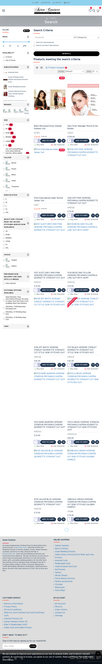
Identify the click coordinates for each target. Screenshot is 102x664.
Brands (7, 105)
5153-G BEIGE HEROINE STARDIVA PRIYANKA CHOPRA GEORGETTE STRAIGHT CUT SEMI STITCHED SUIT (83, 426)
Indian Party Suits (20, 548)
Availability (8, 53)
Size (6, 120)
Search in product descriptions (47, 46)
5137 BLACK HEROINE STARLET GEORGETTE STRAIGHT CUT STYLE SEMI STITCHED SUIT (82, 350)
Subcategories (11, 67)
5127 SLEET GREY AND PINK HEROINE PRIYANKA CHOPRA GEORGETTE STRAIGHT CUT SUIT (49, 275)
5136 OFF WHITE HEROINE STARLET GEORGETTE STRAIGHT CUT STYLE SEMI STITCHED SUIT (49, 350)
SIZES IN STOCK (10, 195)
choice (7, 255)
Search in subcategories (45, 43)
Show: (89, 72)
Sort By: (61, 72)
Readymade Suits (8, 554)
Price (5, 37)
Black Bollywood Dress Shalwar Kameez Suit (48, 127)
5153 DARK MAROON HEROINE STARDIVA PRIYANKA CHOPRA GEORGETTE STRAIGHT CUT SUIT (49, 425)
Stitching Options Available (12, 291)
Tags (6, 326)
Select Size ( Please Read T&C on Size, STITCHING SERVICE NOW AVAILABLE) (14, 223)
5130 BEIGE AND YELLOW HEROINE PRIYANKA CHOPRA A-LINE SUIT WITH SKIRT (82, 275)
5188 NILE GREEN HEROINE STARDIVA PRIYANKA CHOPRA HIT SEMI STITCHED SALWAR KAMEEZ (81, 503)
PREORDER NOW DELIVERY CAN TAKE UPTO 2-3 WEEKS (13, 276)
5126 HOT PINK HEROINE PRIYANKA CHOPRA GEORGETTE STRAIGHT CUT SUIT (82, 201)
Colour (7, 158)
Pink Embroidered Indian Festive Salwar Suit (48, 199)
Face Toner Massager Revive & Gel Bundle (82, 127)
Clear (27, 31)
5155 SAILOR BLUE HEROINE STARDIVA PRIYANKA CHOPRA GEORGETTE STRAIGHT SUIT (48, 502)
